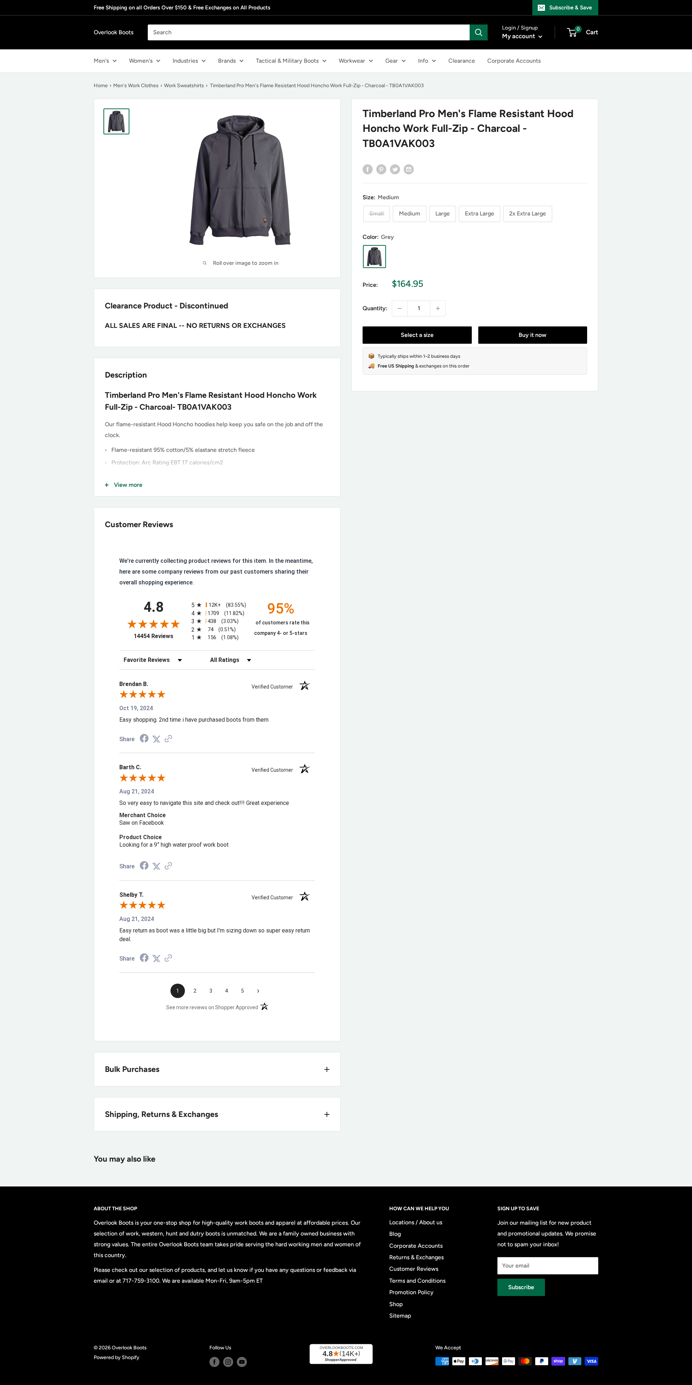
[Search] (479, 32)
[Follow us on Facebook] (214, 1362)
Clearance (461, 60)
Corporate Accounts (514, 60)
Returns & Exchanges (416, 1257)
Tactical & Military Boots (287, 60)
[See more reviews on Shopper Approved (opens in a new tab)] (168, 739)
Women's (140, 60)
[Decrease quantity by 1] (399, 308)
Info (423, 60)
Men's (101, 60)
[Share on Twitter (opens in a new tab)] (156, 739)
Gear (391, 60)
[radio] (217, 604)
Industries (185, 60)
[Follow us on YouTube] (242, 1362)
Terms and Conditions (417, 1280)
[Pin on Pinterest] (381, 169)
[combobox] (309, 32)
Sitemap (400, 1315)
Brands (227, 60)
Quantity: (375, 308)
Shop (396, 1304)
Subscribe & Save (570, 7)
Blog (395, 1233)
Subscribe (521, 1287)
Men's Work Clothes (136, 86)
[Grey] (374, 256)
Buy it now (532, 334)
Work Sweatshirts (184, 86)
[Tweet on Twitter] (395, 169)
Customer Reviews (413, 1268)
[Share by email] (409, 169)
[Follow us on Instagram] (228, 1362)
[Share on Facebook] (368, 169)
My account (519, 36)
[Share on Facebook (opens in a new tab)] (144, 739)
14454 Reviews (161, 636)
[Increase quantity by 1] (437, 308)
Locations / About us (415, 1222)
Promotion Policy (411, 1292)
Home (101, 86)
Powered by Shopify (116, 1357)
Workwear (352, 60)
